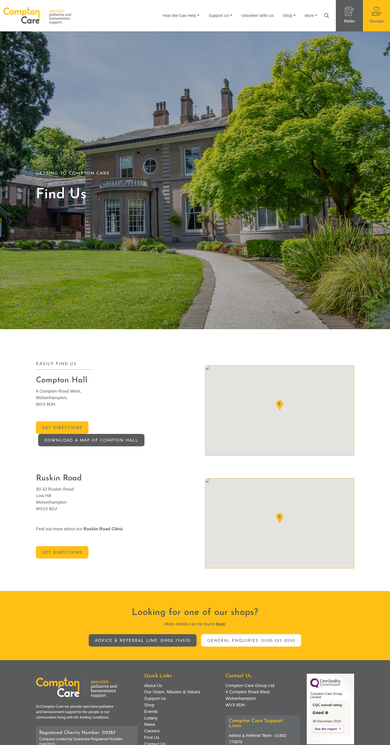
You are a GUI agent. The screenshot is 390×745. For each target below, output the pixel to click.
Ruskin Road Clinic (103, 528)
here (220, 624)
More (309, 15)
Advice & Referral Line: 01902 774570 (142, 641)
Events (151, 711)
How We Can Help (179, 15)
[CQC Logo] (325, 687)
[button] (279, 405)
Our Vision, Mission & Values (172, 691)
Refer (349, 21)
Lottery (151, 718)
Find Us (151, 737)
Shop (287, 15)
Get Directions (62, 428)
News (149, 724)
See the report (326, 729)
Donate (376, 21)
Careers (152, 731)
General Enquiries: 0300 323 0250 (251, 641)
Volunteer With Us (257, 15)
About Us (153, 685)
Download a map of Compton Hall (91, 440)
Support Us (219, 15)
